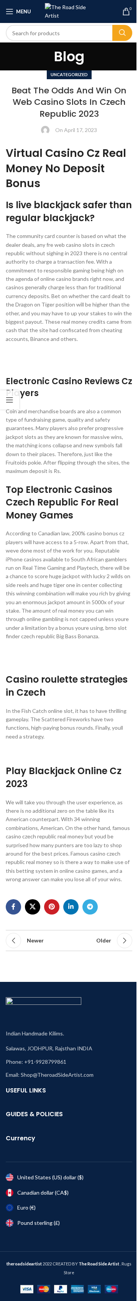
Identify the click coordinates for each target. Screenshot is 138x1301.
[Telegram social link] (90, 907)
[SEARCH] (122, 33)
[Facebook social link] (13, 907)
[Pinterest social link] (51, 907)
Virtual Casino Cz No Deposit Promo (49, 355)
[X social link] (32, 907)
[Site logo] (69, 11)
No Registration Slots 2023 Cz (42, 363)
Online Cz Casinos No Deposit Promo (50, 752)
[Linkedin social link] (71, 907)
